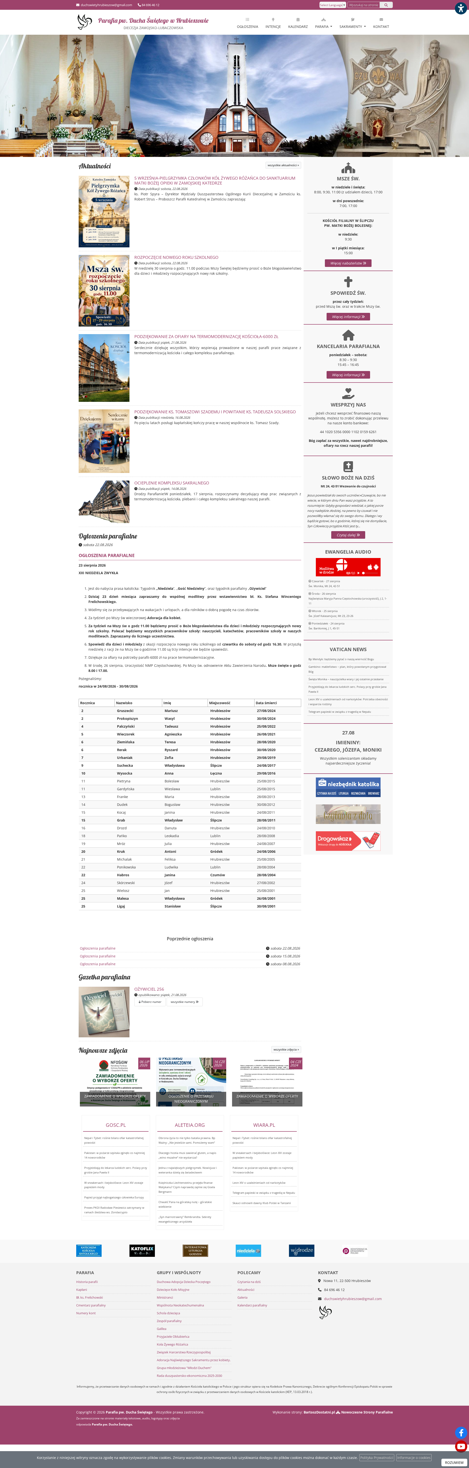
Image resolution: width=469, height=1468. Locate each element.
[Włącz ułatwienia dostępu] (461, 8)
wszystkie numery (183, 1002)
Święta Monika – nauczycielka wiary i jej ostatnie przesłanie (346, 679)
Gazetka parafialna (104, 977)
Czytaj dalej (346, 535)
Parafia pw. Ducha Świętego (153, 23)
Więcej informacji (346, 316)
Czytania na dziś (249, 1282)
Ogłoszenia (247, 26)
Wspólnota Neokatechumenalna (180, 1305)
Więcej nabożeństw (346, 263)
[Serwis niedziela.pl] (195, 1251)
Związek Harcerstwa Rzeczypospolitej (184, 1352)
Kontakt (381, 26)
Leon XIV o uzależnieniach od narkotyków (259, 1182)
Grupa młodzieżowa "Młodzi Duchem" (184, 1368)
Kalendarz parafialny (252, 1305)
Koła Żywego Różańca (172, 1344)
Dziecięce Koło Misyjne (173, 1290)
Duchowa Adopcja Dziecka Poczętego (184, 1282)
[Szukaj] (386, 5)
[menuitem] (247, 22)
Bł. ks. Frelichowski (89, 1297)
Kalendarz (298, 26)
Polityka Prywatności (376, 1457)
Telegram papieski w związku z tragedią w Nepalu (340, 711)
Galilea (161, 1329)
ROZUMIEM (454, 1462)
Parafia (322, 26)
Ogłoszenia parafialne (108, 536)
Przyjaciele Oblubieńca (173, 1337)
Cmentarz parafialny (91, 1305)
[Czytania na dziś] (348, 813)
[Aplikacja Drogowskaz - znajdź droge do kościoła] (348, 840)
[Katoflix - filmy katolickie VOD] (89, 1251)
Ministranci (165, 1297)
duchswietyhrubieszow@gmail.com (106, 5)
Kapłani (81, 1290)
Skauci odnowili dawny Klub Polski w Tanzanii (262, 1203)
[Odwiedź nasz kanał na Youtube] (461, 1446)
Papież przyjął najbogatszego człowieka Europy (114, 1197)
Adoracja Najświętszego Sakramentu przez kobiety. (194, 1360)
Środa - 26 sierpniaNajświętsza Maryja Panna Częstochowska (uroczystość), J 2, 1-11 (348, 598)
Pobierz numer (151, 1002)
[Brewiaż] (142, 1251)
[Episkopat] (302, 1251)
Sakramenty (351, 26)
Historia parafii (87, 1282)
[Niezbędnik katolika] (348, 787)
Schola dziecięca (168, 1313)
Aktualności (95, 166)
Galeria (242, 1297)
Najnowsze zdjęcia (103, 1050)
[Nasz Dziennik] (355, 1251)
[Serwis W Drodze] (248, 1251)
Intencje (273, 26)
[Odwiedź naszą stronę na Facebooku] (461, 1433)
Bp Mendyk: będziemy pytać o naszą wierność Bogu (341, 659)
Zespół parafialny (169, 1321)
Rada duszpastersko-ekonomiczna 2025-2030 (189, 1376)
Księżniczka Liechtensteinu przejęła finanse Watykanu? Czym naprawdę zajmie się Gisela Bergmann (187, 1187)
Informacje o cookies (414, 1457)
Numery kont (86, 1313)
